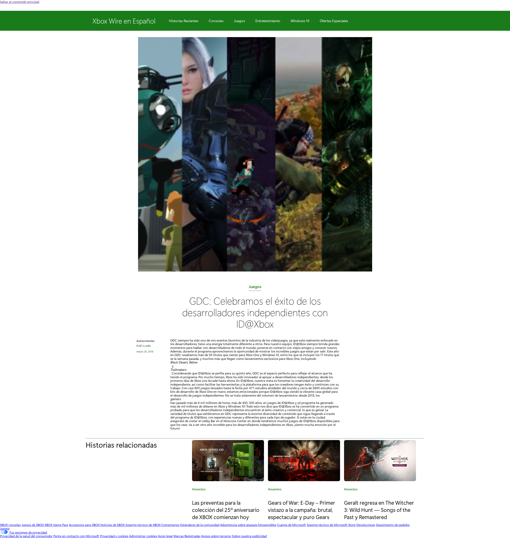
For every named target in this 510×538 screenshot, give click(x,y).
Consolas (216, 20)
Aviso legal (165, 536)
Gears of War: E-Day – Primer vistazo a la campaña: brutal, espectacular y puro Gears (301, 509)
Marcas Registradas (187, 536)
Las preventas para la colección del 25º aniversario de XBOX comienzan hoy (225, 509)
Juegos (239, 20)
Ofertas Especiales (334, 20)
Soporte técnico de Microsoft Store (331, 525)
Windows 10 (300, 20)
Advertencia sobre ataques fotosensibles (248, 525)
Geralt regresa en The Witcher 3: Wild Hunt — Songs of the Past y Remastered (379, 509)
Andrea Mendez (145, 341)
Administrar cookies (143, 536)
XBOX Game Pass (56, 525)
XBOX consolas (10, 525)
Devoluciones (365, 525)
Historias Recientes (183, 20)
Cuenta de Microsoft (291, 525)
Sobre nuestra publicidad (249, 536)
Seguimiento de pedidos (393, 525)
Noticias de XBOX (113, 525)
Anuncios (198, 490)
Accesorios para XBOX (84, 525)
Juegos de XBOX (33, 525)
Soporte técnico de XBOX (143, 525)
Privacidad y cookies (114, 536)
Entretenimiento (267, 20)
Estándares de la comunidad (199, 525)
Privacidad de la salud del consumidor (26, 536)
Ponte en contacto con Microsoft (76, 536)
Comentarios (170, 525)
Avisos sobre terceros (216, 536)
